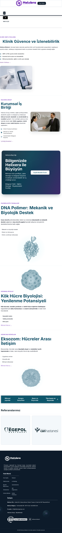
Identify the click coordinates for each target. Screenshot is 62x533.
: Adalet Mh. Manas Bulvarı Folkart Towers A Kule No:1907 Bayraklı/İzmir (28, 502)
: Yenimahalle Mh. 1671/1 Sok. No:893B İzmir (22, 505)
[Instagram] (30, 519)
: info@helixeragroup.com (15, 509)
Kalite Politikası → (5, 62)
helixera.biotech (36, 519)
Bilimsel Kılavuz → (6, 325)
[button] (4, 13)
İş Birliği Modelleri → (7, 141)
